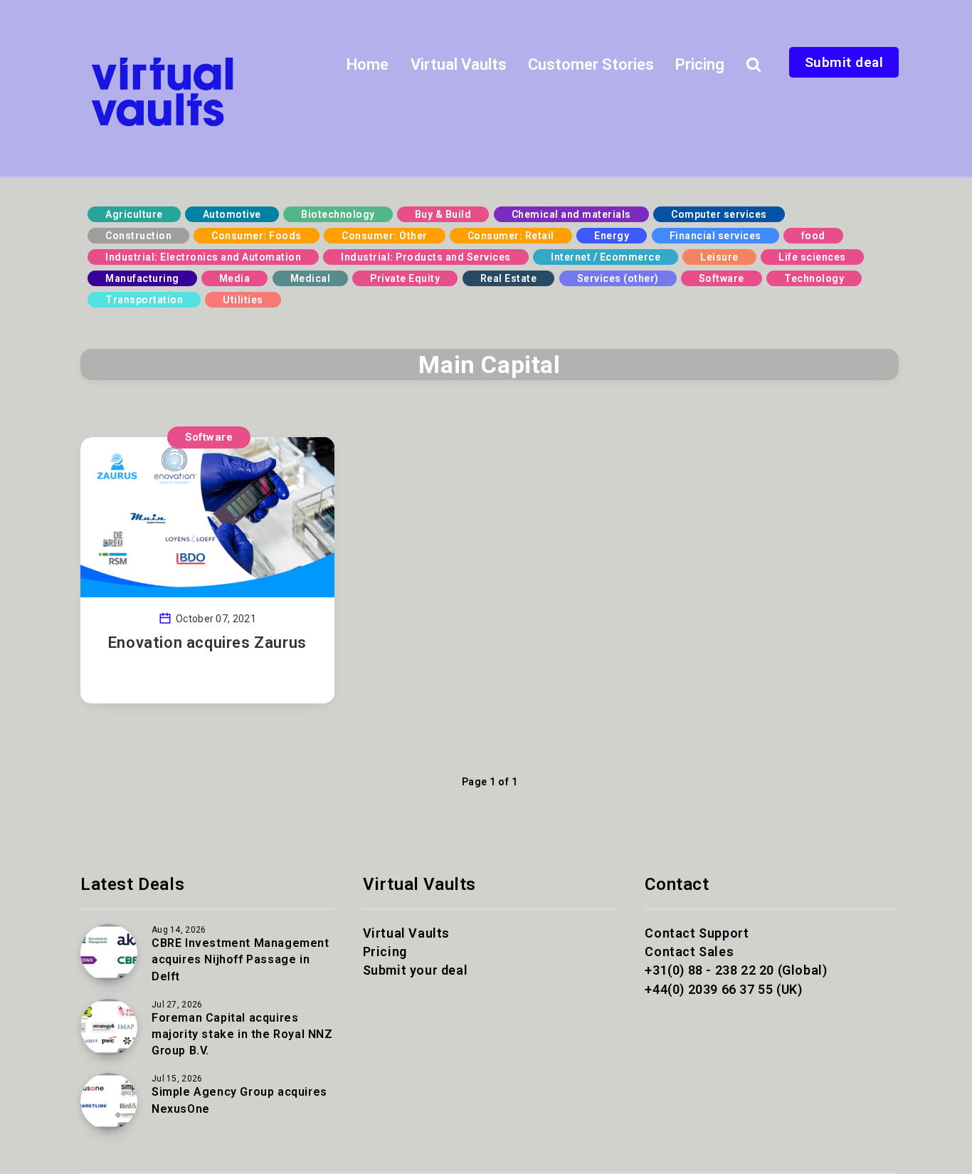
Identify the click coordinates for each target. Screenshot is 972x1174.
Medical (310, 278)
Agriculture (134, 214)
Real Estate (508, 278)
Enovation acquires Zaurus (207, 642)
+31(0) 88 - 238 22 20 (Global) (736, 970)
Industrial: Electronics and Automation (203, 257)
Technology (814, 278)
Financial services (715, 235)
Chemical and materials (571, 214)
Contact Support (697, 933)
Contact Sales (689, 951)
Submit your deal (415, 970)
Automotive (232, 214)
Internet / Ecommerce (605, 257)
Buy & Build (443, 214)
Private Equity (405, 278)
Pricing (699, 64)
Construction (138, 235)
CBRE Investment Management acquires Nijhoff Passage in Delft (240, 959)
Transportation (144, 299)
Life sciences (812, 257)
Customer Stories (591, 64)
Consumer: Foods (256, 235)
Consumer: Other (385, 235)
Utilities (243, 299)
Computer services (719, 214)
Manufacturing (142, 278)
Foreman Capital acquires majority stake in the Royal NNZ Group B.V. (242, 1034)
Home (368, 64)
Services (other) (618, 278)
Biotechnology (338, 214)
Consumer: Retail (510, 235)
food (813, 235)
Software (721, 278)
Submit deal (844, 62)
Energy (611, 235)
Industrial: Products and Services (426, 257)
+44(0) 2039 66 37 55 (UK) (723, 989)
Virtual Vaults (459, 64)
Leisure (719, 257)
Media (234, 278)
